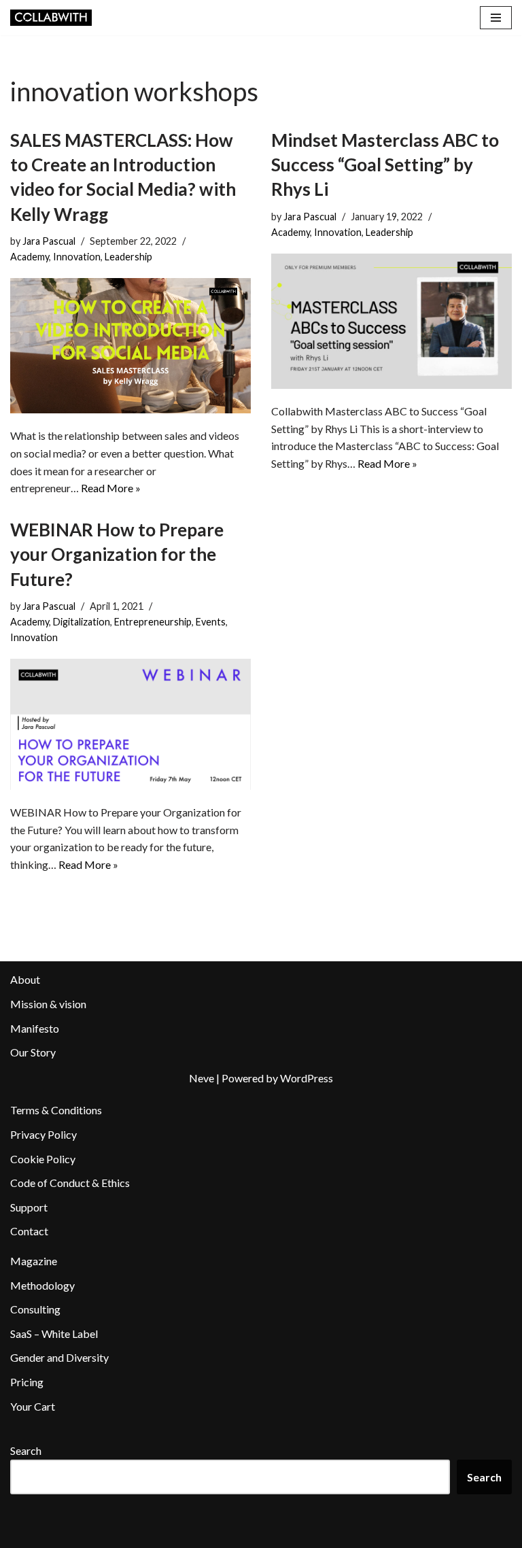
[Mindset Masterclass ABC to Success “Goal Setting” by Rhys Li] (391, 321)
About (25, 979)
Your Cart (32, 1406)
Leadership (128, 256)
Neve (201, 1077)
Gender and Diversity (59, 1357)
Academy (29, 256)
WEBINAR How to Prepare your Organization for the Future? (117, 554)
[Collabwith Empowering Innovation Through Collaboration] (51, 18)
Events (211, 621)
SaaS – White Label (54, 1333)
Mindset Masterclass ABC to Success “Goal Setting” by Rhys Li (385, 165)
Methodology (42, 1285)
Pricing (27, 1381)
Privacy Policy (43, 1134)
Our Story (33, 1052)
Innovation (77, 256)
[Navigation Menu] (496, 17)
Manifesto (34, 1028)
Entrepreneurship (153, 621)
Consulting (35, 1309)
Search (25, 1450)
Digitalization (81, 621)
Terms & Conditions (56, 1109)
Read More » (111, 487)
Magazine (33, 1260)
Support (29, 1207)
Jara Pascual (48, 241)
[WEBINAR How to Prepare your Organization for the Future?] (130, 724)
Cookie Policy (42, 1158)
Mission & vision (48, 1003)
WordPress (306, 1077)
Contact (29, 1230)
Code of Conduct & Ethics (70, 1182)
